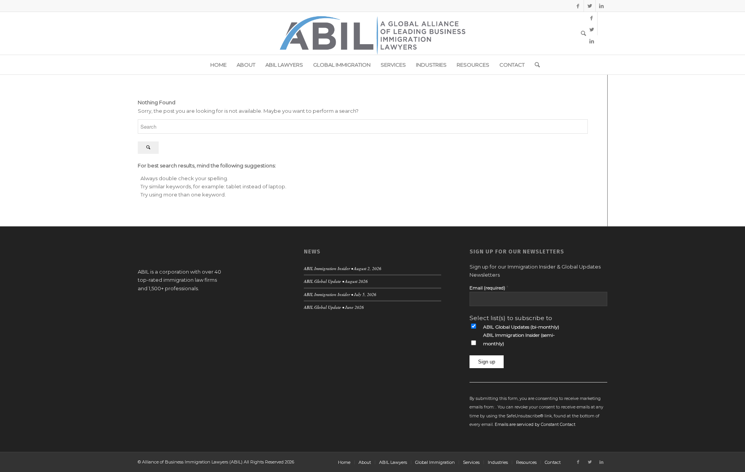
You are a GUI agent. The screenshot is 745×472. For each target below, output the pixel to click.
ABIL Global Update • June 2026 (334, 307)
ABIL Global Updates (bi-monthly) (521, 327)
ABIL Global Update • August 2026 (336, 281)
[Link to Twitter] (589, 6)
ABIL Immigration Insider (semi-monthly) (519, 339)
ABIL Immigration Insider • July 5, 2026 (340, 294)
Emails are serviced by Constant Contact (535, 424)
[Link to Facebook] (578, 6)
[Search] (581, 33)
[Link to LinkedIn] (601, 6)
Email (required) (489, 287)
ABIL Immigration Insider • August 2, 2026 (342, 268)
